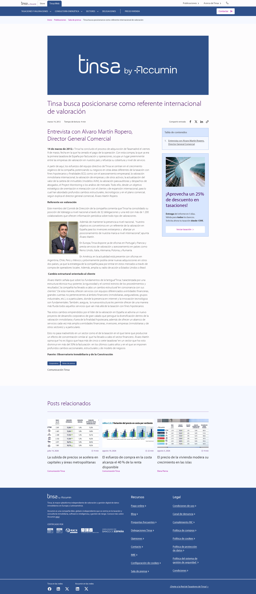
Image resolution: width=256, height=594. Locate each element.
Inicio (49, 20)
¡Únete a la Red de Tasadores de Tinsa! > (189, 586)
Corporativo (53, 363)
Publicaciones (60, 20)
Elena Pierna (162, 471)
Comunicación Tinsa (56, 471)
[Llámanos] (228, 3)
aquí (57, 517)
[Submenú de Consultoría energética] (82, 11)
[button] (190, 121)
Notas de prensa (68, 363)
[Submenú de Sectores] (98, 11)
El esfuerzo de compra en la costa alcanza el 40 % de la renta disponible (127, 462)
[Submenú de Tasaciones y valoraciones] (50, 11)
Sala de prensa (74, 20)
